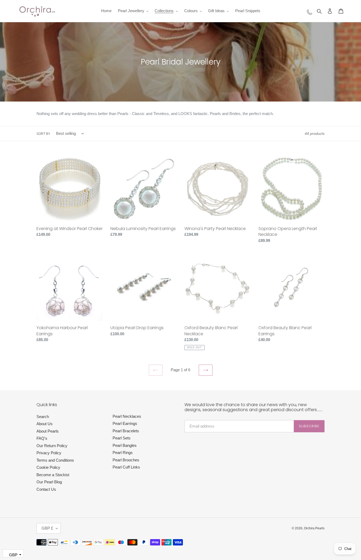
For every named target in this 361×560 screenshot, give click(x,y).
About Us (44, 423)
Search (42, 416)
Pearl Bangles (125, 445)
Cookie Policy (48, 467)
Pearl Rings (123, 452)
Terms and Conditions (55, 460)
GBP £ (47, 528)
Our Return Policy (51, 445)
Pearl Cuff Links (126, 467)
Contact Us (46, 489)
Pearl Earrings (125, 423)
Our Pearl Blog (49, 482)
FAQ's (41, 438)
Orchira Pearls (314, 528)
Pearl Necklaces (127, 416)
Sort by (43, 134)
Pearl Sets (122, 438)
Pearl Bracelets (126, 431)
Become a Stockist (52, 474)
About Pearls (47, 431)
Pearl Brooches (126, 460)
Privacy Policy (48, 453)
